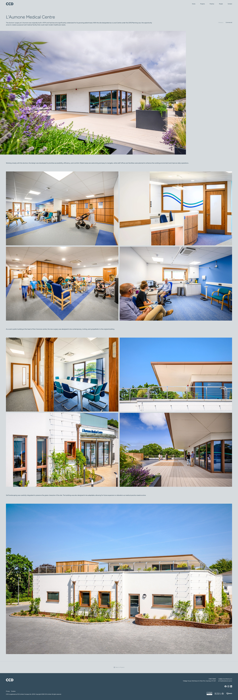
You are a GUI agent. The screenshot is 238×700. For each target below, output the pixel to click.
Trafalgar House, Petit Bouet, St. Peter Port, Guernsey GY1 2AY (199, 681)
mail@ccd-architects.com (225, 679)
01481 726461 (212, 679)
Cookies (13, 691)
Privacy (8, 691)
